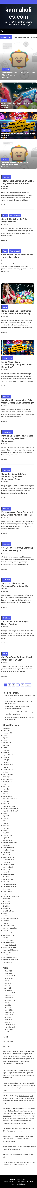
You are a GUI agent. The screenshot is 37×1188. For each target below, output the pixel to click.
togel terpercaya (8, 769)
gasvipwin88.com (8, 847)
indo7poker (6, 869)
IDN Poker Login (8, 1042)
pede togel (6, 1083)
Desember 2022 (9, 993)
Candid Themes (21, 1184)
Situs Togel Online (8, 925)
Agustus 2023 (8, 978)
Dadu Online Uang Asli (26, 1096)
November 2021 (9, 1012)
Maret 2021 (8, 1020)
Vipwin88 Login (7, 835)
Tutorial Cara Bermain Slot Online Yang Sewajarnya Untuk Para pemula (17, 183)
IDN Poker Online (8, 940)
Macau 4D (6, 872)
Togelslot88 (6, 728)
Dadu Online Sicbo (8, 935)
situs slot (6, 921)
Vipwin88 (6, 767)
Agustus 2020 (8, 1029)
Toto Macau (6, 786)
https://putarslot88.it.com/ (11, 960)
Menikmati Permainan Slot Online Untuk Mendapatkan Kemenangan (14, 164)
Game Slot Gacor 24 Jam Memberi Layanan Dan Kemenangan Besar (13, 476)
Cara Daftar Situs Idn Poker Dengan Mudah (14, 220)
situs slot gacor (7, 962)
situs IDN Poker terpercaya (11, 1149)
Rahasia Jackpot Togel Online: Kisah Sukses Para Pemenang (17, 104)
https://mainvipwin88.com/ (11, 808)
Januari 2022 (8, 1010)
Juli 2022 (7, 1003)
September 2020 (9, 1027)
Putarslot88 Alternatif (9, 945)
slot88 (5, 747)
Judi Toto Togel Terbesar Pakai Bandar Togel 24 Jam (16, 658)
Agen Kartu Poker (8, 879)
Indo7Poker (6, 852)
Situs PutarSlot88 (8, 864)
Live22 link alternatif (26, 1056)
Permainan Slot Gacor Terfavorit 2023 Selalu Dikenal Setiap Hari (17, 513)
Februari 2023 (8, 990)
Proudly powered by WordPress (14, 1182)
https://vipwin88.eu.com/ (10, 950)
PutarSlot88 (6, 855)
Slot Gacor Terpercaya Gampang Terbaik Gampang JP (17, 74)
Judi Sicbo (6, 938)
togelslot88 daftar (8, 755)
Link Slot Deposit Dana (10, 928)
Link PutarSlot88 (8, 867)
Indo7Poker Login (8, 943)
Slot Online (6, 69)
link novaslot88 (7, 840)
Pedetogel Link (7, 782)
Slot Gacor (6, 745)
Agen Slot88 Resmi (9, 860)
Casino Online (6, 130)
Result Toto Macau (8, 911)
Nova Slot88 (6, 899)
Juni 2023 (7, 983)
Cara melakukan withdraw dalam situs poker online (17, 256)
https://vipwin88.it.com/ (10, 957)
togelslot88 (6, 757)
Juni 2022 (7, 1005)
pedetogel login (8, 764)
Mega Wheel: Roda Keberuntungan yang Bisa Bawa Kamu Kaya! (18, 134)
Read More (4, 204)
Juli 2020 (7, 1032)
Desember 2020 (9, 1024)
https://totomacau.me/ (10, 843)
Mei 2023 (7, 985)
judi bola (5, 772)
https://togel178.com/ (10, 806)
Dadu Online (6, 877)
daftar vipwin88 (7, 891)
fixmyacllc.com (7, 894)
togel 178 (6, 801)
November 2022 (9, 995)
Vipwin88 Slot (7, 743)
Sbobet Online (7, 796)
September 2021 (9, 1017)
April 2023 (7, 988)
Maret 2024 (8, 973)
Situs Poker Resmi (8, 850)
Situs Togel (6, 730)
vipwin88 (5, 813)
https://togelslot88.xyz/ (10, 811)
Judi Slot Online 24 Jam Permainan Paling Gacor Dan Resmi (15, 586)
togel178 (5, 735)
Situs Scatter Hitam (9, 857)
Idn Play (5, 791)
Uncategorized (15, 215)
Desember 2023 (9, 976)
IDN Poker (6, 794)
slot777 (5, 955)
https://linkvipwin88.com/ (11, 918)
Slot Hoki (5, 1037)
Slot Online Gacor (8, 779)
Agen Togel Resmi (8, 774)
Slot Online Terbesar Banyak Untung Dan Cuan (15, 622)
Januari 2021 (8, 1022)
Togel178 (6, 825)
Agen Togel (6, 1046)
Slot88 (5, 821)
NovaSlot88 (6, 901)
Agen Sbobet (7, 952)
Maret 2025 (8, 971)
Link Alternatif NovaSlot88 (11, 896)
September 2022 (9, 1000)
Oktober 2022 (8, 998)
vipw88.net (6, 889)
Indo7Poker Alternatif (9, 884)
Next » (28, 685)
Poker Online (7, 432)
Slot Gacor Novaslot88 (10, 799)
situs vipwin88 (7, 733)
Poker (5, 215)
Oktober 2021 (8, 1015)
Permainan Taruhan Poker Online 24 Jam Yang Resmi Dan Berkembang (17, 438)
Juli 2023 (7, 981)
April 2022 (7, 1007)
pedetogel (6, 750)
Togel (4, 100)
